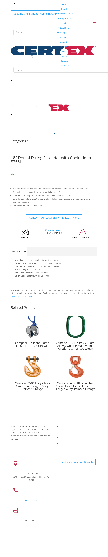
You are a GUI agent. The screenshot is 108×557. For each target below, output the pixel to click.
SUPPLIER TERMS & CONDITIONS (77, 545)
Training (63, 438)
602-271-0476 (31, 500)
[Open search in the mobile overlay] (54, 134)
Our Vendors (65, 443)
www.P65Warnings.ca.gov (22, 296)
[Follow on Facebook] (69, 471)
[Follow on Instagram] (64, 471)
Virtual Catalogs (66, 449)
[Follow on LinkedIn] (58, 471)
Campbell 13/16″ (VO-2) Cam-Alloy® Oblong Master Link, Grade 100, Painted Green (75, 345)
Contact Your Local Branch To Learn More (54, 217)
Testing (62, 432)
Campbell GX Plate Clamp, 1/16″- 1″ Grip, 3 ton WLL (32, 344)
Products (63, 427)
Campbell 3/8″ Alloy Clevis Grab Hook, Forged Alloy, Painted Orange (32, 386)
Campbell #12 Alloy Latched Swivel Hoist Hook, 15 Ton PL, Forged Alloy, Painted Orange (75, 386)
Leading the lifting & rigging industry (36, 13)
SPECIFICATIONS (19, 251)
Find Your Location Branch (77, 462)
